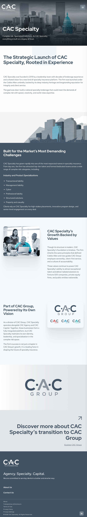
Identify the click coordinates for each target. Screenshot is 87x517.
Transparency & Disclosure (12, 504)
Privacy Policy (8, 509)
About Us (7, 487)
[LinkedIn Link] (82, 513)
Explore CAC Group (73, 445)
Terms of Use (7, 506)
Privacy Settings (8, 512)
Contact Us (8, 492)
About (5, 501)
